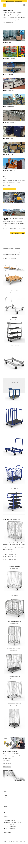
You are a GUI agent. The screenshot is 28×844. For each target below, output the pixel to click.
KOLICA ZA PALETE (14, 431)
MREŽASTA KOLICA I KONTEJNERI (9, 58)
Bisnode (5, 808)
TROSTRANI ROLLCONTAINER (14, 566)
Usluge (5, 797)
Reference (6, 798)
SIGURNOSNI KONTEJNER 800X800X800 (14, 593)
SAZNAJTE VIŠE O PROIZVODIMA (9, 188)
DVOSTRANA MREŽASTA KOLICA (14, 676)
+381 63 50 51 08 (8, 828)
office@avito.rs (8, 832)
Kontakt (5, 791)
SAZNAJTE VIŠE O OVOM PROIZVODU (18, 233)
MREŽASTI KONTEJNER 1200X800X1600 (14, 648)
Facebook (6, 806)
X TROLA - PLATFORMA (14, 290)
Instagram (6, 804)
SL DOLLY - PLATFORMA (14, 345)
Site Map (23, 843)
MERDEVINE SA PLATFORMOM (9, 106)
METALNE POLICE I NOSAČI (8, 154)
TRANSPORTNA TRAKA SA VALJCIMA (10, 122)
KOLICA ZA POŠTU (14, 458)
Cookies (17, 843)
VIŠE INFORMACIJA (6, 766)
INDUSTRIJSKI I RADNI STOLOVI (9, 90)
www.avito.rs (7, 831)
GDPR (5, 812)
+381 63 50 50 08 (10, 1)
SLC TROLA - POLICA (14, 317)
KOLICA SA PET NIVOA (14, 486)
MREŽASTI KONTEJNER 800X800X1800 (14, 621)
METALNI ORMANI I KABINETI (9, 138)
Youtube (5, 803)
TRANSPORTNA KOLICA (8, 42)
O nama (5, 795)
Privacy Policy (22, 841)
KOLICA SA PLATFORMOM (8, 74)
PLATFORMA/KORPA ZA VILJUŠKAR (9, 170)
